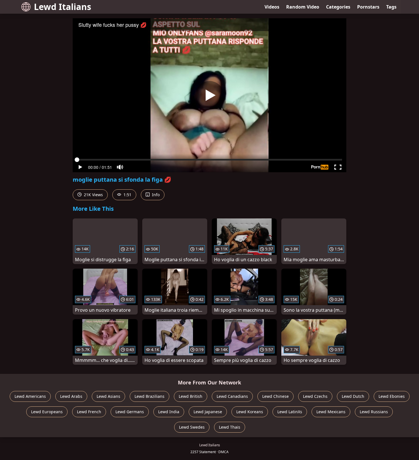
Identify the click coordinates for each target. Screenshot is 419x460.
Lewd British (190, 396)
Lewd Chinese (275, 396)
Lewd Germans (129, 411)
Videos (272, 7)
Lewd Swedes (192, 427)
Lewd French (89, 411)
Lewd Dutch (353, 396)
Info (155, 194)
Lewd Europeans (47, 411)
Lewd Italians (62, 7)
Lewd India (168, 411)
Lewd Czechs (315, 396)
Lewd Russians (374, 411)
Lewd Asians (108, 396)
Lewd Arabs (71, 396)
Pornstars (368, 7)
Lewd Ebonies (392, 396)
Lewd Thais (229, 427)
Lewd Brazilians (149, 396)
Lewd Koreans (249, 411)
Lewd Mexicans (330, 411)
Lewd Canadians (232, 396)
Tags (391, 7)
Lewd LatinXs (289, 411)
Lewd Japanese (208, 411)
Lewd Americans (30, 396)
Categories (338, 7)
